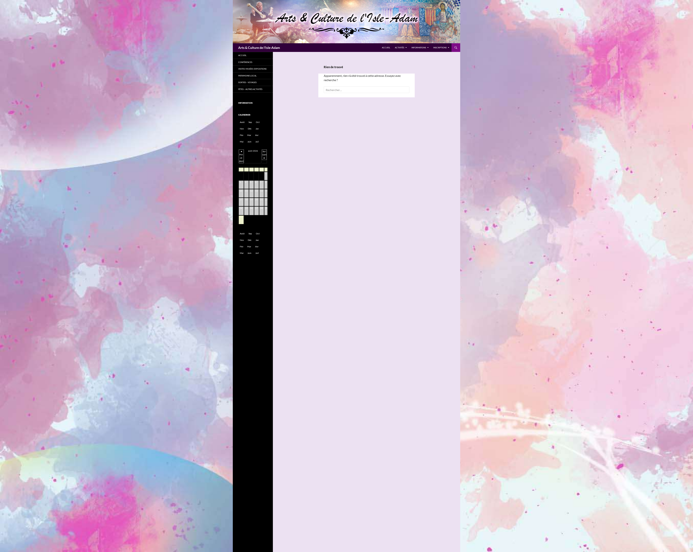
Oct (258, 122)
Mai (241, 141)
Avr (257, 135)
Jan (257, 128)
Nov (242, 128)
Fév (241, 135)
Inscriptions (440, 47)
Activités (399, 47)
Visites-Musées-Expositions (252, 69)
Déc (250, 128)
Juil (257, 141)
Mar (249, 135)
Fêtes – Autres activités (250, 89)
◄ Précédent (241, 156)
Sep (250, 122)
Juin (249, 141)
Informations (418, 47)
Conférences (245, 62)
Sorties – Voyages (247, 82)
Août (242, 122)
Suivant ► (264, 154)
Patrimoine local (247, 75)
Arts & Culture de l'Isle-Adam (259, 48)
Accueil (386, 47)
